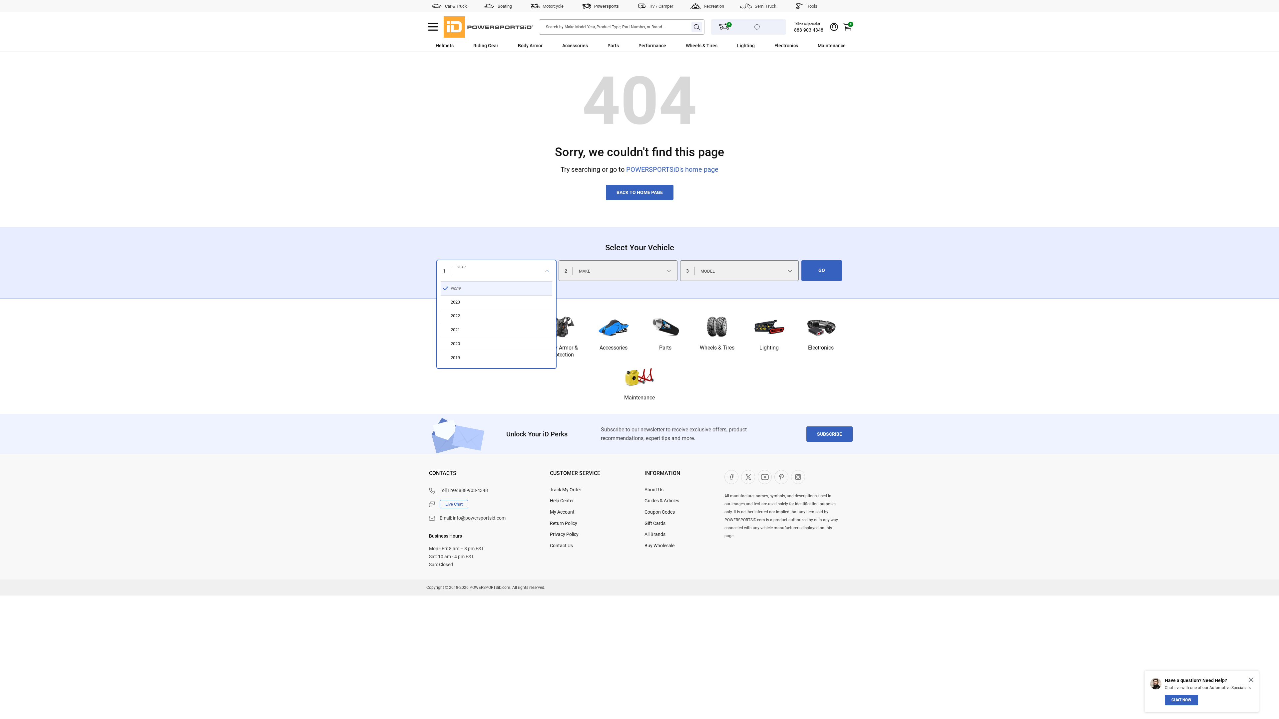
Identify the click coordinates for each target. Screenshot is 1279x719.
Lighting (746, 45)
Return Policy (563, 523)
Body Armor (530, 45)
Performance (652, 45)
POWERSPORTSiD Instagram (798, 477)
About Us (653, 489)
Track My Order (565, 489)
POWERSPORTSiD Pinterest (781, 477)
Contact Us (561, 545)
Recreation (714, 6)
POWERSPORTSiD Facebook (731, 477)
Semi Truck (765, 6)
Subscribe (829, 434)
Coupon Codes (659, 512)
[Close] (1251, 679)
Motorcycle (553, 6)
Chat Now (1181, 700)
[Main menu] (433, 27)
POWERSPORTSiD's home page (672, 169)
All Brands (654, 534)
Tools (812, 6)
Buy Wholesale (659, 545)
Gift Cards (654, 523)
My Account (562, 512)
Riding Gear (485, 45)
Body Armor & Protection (562, 351)
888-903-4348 (808, 30)
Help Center (562, 500)
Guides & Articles (661, 500)
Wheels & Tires (701, 45)
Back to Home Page (640, 192)
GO (821, 270)
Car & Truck (456, 6)
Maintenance (832, 45)
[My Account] (834, 27)
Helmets (445, 45)
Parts (613, 45)
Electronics (786, 45)
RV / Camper (661, 6)
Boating (505, 6)
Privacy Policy (564, 534)
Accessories (575, 45)
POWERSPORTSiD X (748, 477)
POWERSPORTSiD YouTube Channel (765, 477)
